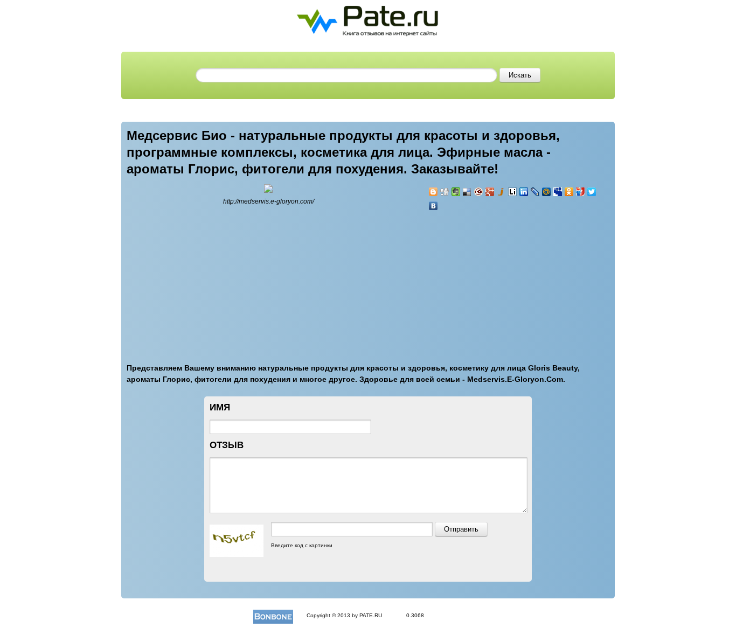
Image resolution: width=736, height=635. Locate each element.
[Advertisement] (493, 280)
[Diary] (478, 192)
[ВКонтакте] (433, 206)
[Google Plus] (490, 192)
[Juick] (501, 192)
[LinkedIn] (524, 192)
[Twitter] (592, 192)
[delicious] (467, 192)
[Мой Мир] (546, 192)
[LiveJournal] (535, 192)
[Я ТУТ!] (580, 192)
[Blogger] (433, 192)
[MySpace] (558, 192)
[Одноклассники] (569, 192)
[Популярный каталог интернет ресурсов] (273, 615)
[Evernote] (456, 192)
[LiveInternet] (512, 192)
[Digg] (444, 192)
